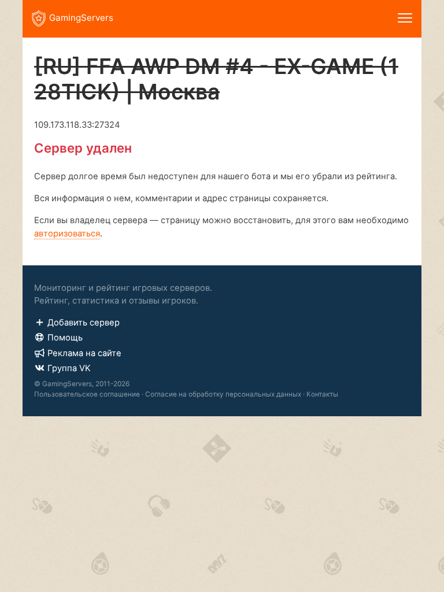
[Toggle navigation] (405, 19)
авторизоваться (67, 233)
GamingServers (81, 17)
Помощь (65, 337)
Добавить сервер (83, 322)
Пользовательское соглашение (87, 394)
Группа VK (69, 368)
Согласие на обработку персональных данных (223, 394)
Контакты (322, 394)
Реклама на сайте (84, 353)
